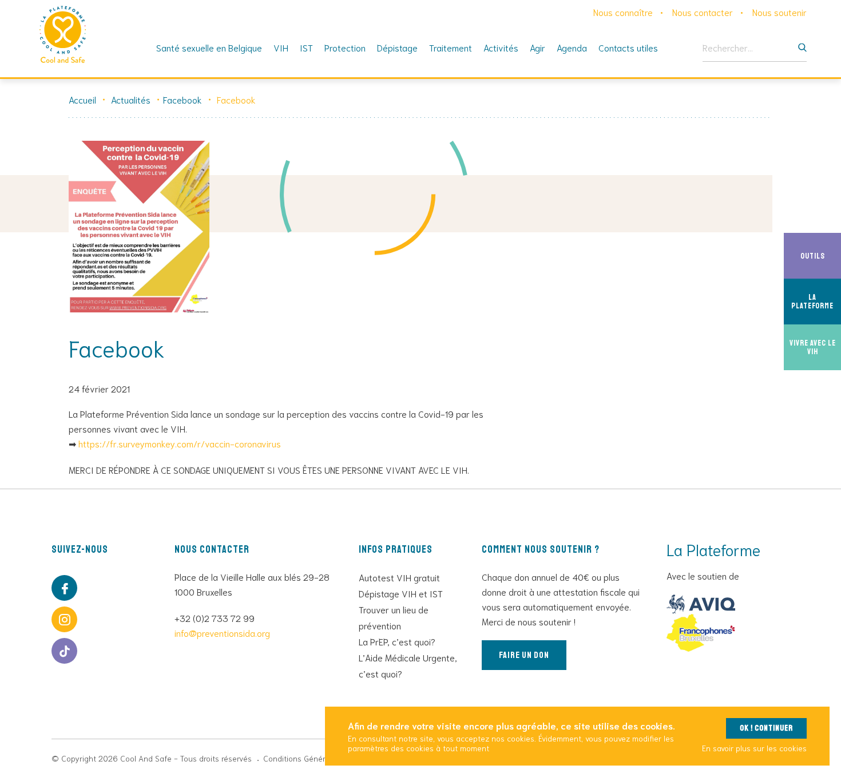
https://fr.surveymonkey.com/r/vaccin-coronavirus (179, 443)
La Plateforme (816, 301)
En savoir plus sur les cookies (754, 748)
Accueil (82, 99)
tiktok (64, 651)
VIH (280, 47)
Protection (345, 47)
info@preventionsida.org (222, 633)
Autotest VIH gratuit (399, 577)
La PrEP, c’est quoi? (397, 641)
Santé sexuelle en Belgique (209, 47)
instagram (64, 619)
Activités (500, 47)
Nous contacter (702, 12)
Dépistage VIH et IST (401, 593)
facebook (64, 588)
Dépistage (397, 47)
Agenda (572, 47)
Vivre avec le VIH (815, 347)
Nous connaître (623, 12)
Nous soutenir (779, 12)
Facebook (182, 99)
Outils (820, 255)
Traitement (450, 47)
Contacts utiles (628, 47)
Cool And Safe (63, 34)
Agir (537, 47)
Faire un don (524, 655)
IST (306, 47)
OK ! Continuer (766, 728)
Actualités (130, 99)
